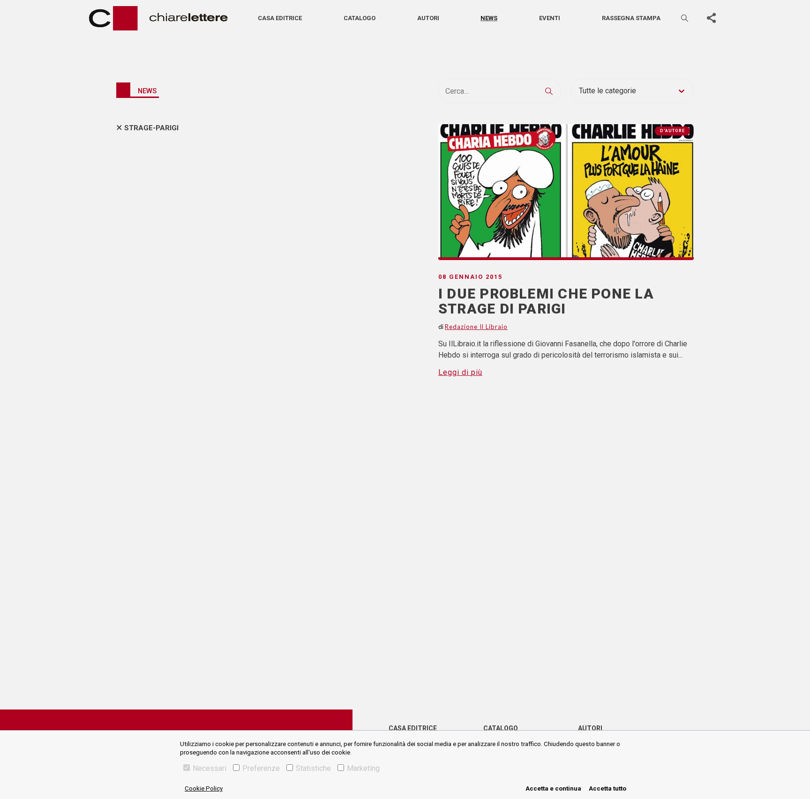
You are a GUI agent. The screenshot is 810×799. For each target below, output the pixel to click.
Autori (428, 18)
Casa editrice (280, 18)
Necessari (209, 768)
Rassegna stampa (631, 18)
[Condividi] (711, 18)
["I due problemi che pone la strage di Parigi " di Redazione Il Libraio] (566, 192)
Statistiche (313, 768)
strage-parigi (151, 128)
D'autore (672, 130)
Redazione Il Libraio (476, 326)
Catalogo (359, 18)
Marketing (363, 768)
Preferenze (261, 768)
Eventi (549, 18)
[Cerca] (685, 18)
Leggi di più (460, 372)
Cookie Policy (204, 788)
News (488, 18)
